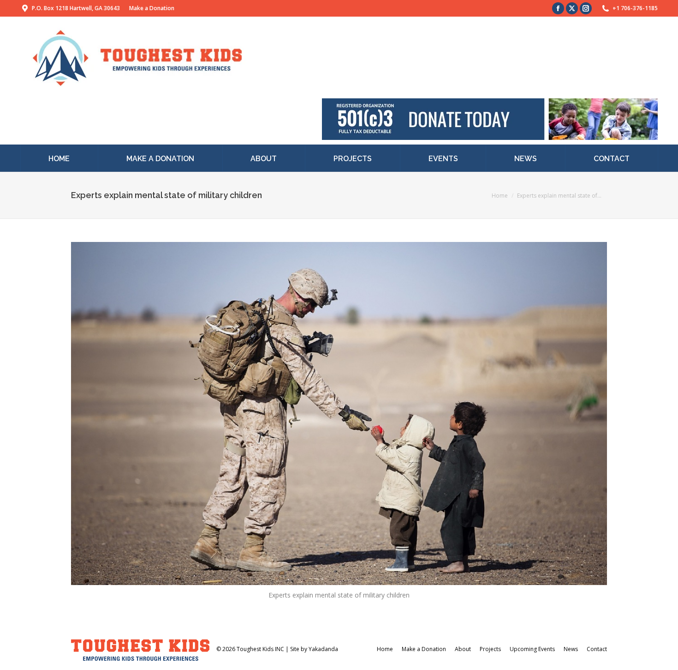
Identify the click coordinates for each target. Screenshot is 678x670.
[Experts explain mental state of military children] (339, 413)
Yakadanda (323, 649)
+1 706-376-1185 (635, 8)
